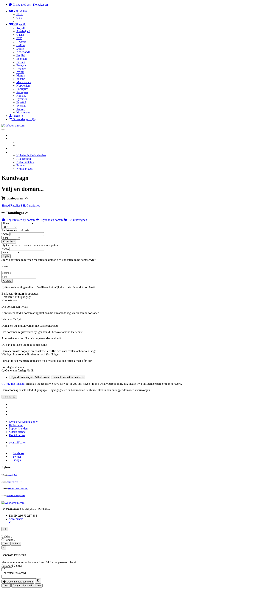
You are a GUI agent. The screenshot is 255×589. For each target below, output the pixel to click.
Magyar (21, 75)
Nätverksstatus (25, 162)
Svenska (21, 105)
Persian (20, 62)
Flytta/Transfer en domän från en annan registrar (29, 245)
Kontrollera (9, 241)
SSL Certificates (30, 205)
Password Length (11, 565)
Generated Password (13, 572)
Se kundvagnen (77, 219)
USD (19, 21)
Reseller (15, 205)
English (20, 55)
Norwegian (23, 85)
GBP (19, 17)
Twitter (17, 456)
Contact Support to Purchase (68, 377)
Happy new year (14, 482)
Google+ (18, 460)
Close (6, 543)
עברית (20, 72)
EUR (19, 14)
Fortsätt (8, 396)
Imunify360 (12, 475)
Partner (20, 165)
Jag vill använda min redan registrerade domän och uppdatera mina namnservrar (48, 259)
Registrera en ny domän (20, 219)
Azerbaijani (23, 31)
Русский (21, 99)
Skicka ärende (17, 431)
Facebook (18, 453)
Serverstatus (16, 519)
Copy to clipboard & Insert (27, 585)
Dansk (20, 48)
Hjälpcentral (23, 158)
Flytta (6, 256)
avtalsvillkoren (17, 442)
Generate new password (19, 581)
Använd (7, 280)
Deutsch (21, 68)
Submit (16, 543)
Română (21, 95)
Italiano (20, 78)
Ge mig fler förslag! (13, 383)
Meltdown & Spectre (16, 495)
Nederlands (23, 52)
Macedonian (23, 82)
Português (22, 88)
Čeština (20, 45)
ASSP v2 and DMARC (18, 489)
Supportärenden (18, 428)
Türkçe (20, 109)
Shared (5, 205)
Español (21, 102)
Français (21, 65)
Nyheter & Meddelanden (31, 155)
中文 (19, 38)
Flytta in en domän (51, 219)
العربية (20, 27)
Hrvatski (21, 41)
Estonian (21, 58)
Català (20, 34)
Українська (23, 112)
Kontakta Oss (24, 168)
